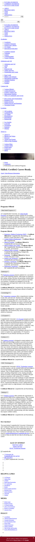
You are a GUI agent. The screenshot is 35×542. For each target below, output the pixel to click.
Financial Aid (8, 69)
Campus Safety (8, 145)
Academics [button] (4, 39)
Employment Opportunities (10, 482)
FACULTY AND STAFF (11, 5)
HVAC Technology (6, 363)
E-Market (6, 480)
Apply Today (4, 173)
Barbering (3, 271)
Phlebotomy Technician (11, 266)
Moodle (6, 487)
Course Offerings (9, 58)
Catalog (6, 55)
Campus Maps (8, 144)
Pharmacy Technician (10, 261)
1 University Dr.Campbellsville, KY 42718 (11, 455)
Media (6, 150)
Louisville (7, 124)
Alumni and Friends (10, 139)
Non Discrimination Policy (10, 521)
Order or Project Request (9, 506)
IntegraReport (7, 485)
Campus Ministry (9, 89)
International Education (11, 48)
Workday (6, 495)
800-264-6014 (8, 457)
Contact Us (7, 149)
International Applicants (11, 78)
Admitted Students (9, 80)
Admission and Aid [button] (6, 61)
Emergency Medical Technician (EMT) (15, 234)
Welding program (9, 395)
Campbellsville (8, 112)
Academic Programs (10, 44)
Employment (8, 147)
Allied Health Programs (7, 210)
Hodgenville (7, 119)
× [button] (33, 538)
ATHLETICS (8, 15)
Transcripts (6, 493)
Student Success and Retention (13, 103)
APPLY (6, 8)
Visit (5, 67)
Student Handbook (8, 491)
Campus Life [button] (4, 86)
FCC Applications (8, 483)
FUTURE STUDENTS (11, 2)
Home (6, 162)
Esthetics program (8, 340)
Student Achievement (8, 525)
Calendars (7, 53)
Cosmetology (4, 292)
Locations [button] (3, 108)
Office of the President (10, 141)
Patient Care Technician (11, 258)
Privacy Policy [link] (17, 540)
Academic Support (9, 51)
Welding (3, 392)
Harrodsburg (7, 117)
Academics (7, 42)
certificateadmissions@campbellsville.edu (17, 433)
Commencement (9, 56)
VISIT (6, 11)
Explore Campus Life (10, 92)
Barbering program (8, 275)
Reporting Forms (8, 490)
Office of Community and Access (13, 95)
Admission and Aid (9, 64)
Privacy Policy (7, 523)
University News (8, 510)
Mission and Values (9, 136)
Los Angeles (7, 122)
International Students (10, 94)
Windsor (6, 128)
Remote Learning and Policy (10, 488)
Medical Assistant (9, 242)
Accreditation (7, 517)
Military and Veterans (10, 76)
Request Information (14, 173)
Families (6, 83)
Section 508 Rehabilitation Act (10, 529)
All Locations (8, 111)
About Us (7, 134)
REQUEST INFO (9, 10)
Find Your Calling (17, 445)
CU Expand (4, 315)
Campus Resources (9, 91)
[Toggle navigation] (2, 20)
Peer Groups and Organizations (13, 98)
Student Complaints (8, 526)
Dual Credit (7, 75)
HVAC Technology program (25, 366)
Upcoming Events (9, 105)
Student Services (9, 102)
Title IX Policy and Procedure (10, 528)
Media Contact (7, 502)
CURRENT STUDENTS (11, 4)
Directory (7, 138)
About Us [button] (3, 131)
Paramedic (7, 255)
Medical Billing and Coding (12, 245)
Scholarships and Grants (11, 72)
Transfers (7, 81)
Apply (6, 65)
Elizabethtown (8, 116)
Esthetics (3, 337)
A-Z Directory (7, 477)
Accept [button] (27, 540)
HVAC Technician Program (17, 448)
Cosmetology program (9, 296)
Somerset (7, 127)
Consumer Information (9, 520)
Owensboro (7, 125)
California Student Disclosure (10, 518)
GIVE (6, 13)
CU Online (7, 47)
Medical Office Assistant (11, 250)
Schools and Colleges (10, 45)
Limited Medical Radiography (12, 239)
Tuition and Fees (9, 70)
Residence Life (8, 100)
